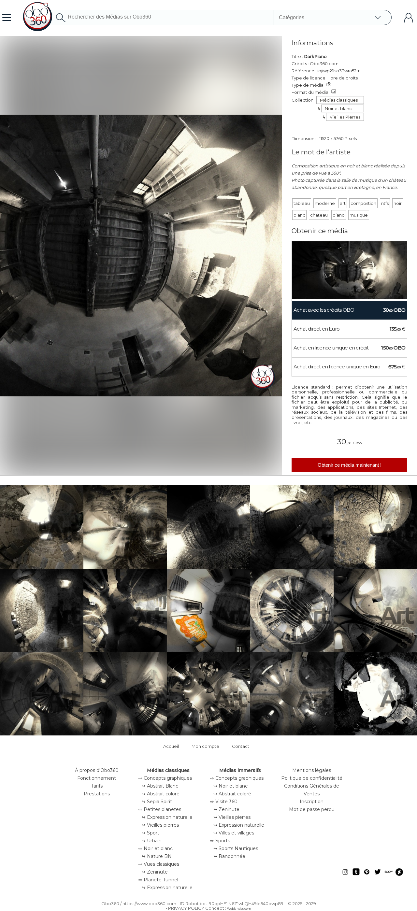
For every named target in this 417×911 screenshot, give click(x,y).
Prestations (97, 794)
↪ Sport (150, 833)
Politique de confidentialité (311, 778)
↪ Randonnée (229, 856)
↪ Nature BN (157, 856)
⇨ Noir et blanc (155, 848)
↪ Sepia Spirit (157, 801)
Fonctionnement (96, 778)
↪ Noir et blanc (230, 786)
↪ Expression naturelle (167, 817)
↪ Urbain (152, 841)
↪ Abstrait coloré (161, 794)
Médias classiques (339, 100)
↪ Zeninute (155, 872)
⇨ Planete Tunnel (158, 880)
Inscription (312, 801)
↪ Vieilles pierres (160, 825)
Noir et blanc (338, 108)
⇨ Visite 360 (223, 801)
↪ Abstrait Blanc (160, 786)
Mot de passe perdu (312, 809)
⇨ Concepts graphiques (165, 778)
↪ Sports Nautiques (235, 848)
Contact (240, 746)
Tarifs (97, 786)
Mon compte (205, 746)
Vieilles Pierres (345, 117)
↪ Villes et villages (233, 833)
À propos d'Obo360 (97, 770)
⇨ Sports (220, 841)
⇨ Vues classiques (158, 864)
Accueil (171, 746)
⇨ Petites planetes (159, 809)
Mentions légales (311, 770)
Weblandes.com (239, 908)
